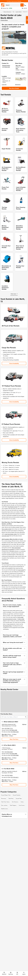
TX (13, 11)
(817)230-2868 (13, 753)
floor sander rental (6, 529)
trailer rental (21, 619)
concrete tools (5, 535)
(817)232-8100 (9, 752)
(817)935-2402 (15, 731)
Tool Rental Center (12, 506)
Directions (17, 84)
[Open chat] (27, 20)
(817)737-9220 (9, 775)
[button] (14, 605)
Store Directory (7, 11)
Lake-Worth (19, 11)
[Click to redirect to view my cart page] (25, 5)
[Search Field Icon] (22, 5)
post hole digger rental (11, 534)
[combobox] (12, 4)
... (1, 12)
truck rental (21, 570)
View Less (13, 293)
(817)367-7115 (9, 728)
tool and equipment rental (9, 619)
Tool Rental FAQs (7, 625)
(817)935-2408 (13, 730)
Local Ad (4, 84)
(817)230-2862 (15, 755)
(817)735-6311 (15, 777)
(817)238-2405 (6, 67)
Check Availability (14, 363)
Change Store (4, 20)
